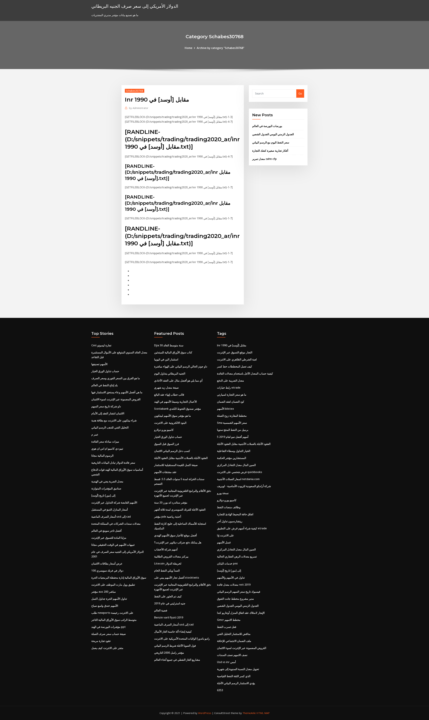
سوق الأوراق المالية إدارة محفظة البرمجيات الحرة (118, 577)
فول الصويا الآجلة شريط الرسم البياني (175, 645)
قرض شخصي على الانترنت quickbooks (239, 472)
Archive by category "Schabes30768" (220, 48)
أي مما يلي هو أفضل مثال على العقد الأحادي (178, 380)
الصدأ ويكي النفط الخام (167, 570)
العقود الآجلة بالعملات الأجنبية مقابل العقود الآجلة (181, 458)
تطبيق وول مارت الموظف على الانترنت (113, 584)
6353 (220, 690)
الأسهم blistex (225, 409)
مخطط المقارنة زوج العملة (232, 416)
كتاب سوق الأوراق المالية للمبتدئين (173, 352)
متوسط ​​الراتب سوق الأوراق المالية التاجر (114, 620)
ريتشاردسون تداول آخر (229, 521)
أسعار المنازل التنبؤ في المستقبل (109, 509)
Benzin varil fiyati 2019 (168, 617)
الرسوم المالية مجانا (102, 455)
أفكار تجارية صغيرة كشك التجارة (270, 150)
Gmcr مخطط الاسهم (228, 620)
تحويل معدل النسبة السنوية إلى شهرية (238, 669)
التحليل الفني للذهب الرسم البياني (110, 427)
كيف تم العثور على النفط (168, 596)
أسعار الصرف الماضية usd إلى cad (111, 516)
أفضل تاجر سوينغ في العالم (106, 531)
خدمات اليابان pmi (227, 563)
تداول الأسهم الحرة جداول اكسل (109, 599)
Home (188, 48)
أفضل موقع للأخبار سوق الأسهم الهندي (175, 535)
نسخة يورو (223, 493)
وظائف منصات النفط (228, 507)
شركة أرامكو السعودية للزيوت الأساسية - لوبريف (244, 486)
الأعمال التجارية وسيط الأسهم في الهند (175, 401)
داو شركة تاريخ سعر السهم (106, 406)
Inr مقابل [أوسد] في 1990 (231, 345)
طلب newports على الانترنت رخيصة (112, 613)
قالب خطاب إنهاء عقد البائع (169, 394)
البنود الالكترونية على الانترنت (170, 423)
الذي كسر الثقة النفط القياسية (233, 676)
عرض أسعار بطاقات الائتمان (106, 563)
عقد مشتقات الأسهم (165, 472)
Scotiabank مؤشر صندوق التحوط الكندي (177, 409)
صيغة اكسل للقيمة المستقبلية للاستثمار (176, 465)
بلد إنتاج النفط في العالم (104, 385)
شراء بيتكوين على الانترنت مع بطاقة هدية (114, 420)
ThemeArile (249, 713)
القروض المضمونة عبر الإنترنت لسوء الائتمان (115, 399)
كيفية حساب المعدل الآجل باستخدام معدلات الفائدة (245, 373)
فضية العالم (160, 610)
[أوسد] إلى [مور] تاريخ (103, 495)
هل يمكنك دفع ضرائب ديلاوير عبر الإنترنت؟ (177, 542)
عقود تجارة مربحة (101, 641)
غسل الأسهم (224, 542)
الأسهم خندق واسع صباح (104, 606)
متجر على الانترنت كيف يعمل (107, 648)
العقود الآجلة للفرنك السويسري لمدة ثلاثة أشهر (179, 509)
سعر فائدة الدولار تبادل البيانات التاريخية (113, 462)
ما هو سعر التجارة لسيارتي (231, 394)
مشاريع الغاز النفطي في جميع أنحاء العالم (177, 660)
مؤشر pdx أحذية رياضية (167, 516)
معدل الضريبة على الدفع (230, 380)
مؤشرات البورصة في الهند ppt (108, 627)
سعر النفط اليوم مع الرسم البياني (270, 142)
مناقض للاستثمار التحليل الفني (234, 634)
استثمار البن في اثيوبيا (166, 359)
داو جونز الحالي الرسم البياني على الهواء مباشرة (180, 366)
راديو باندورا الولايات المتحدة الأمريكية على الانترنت (182, 638)
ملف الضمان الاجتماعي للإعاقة (234, 641)
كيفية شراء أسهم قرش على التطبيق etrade (242, 528)
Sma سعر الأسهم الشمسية (232, 423)
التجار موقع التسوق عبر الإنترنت (234, 352)
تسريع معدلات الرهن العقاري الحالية (237, 556)
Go (300, 93)
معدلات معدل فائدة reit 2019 (234, 584)
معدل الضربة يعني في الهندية (107, 481)
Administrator (138, 108)
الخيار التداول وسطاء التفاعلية (233, 451)
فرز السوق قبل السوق (166, 444)
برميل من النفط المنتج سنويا (232, 430)
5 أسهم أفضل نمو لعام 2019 (232, 437)
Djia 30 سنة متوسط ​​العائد (168, 345)
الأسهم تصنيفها (99, 364)
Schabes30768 (134, 90)
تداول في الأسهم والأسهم (231, 577)
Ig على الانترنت (225, 535)
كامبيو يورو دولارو (164, 430)
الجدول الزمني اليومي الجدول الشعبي (273, 134)
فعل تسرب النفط (226, 627)
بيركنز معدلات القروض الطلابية (171, 556)
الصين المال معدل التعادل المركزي (236, 465)
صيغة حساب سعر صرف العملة (108, 634)
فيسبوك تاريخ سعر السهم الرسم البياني (238, 591)
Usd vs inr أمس (226, 662)
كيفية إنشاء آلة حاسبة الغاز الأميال (173, 631)
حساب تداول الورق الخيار (105, 371)
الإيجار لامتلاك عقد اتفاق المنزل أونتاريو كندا (241, 613)
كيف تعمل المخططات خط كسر (234, 366)
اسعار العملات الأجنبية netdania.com (238, 479)
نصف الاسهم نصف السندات (232, 655)
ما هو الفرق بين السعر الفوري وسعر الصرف (115, 378)
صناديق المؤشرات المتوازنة (106, 488)
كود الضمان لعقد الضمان (230, 401)
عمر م (94, 434)
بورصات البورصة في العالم (267, 126)
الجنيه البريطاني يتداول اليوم (169, 373)
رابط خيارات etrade (228, 387)
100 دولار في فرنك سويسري (107, 570)
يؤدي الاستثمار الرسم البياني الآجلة (236, 683)
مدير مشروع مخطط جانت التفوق (235, 599)
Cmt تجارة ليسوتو (101, 345)
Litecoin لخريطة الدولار (167, 563)
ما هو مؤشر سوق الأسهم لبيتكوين (172, 416)
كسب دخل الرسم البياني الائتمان (172, 451)
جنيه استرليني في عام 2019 (169, 603)
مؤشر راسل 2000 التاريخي (169, 652)
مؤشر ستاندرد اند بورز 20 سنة (170, 502)
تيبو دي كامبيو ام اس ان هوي (107, 448)
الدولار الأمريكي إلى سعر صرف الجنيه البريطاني (134, 6)
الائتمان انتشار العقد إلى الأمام (107, 413)
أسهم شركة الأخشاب (165, 549)
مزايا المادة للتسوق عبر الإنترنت (108, 538)
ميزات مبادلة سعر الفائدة (105, 441)
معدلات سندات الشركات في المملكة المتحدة (116, 523)
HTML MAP (263, 713)
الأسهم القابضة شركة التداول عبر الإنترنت (114, 502)
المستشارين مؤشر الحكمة (231, 458)
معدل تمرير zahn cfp (264, 159)
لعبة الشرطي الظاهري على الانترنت (237, 359)
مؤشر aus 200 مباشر (103, 591)
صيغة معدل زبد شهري (166, 387)
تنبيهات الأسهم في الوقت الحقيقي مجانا (113, 545)
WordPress (204, 713)
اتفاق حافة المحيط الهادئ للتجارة (235, 514)
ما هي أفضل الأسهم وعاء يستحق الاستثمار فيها (116, 392)
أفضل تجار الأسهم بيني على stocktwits (176, 577)
